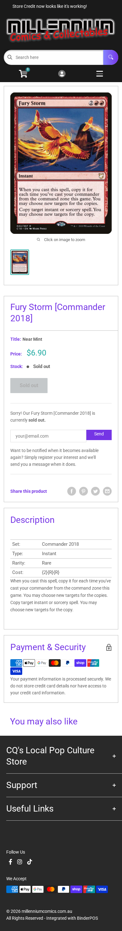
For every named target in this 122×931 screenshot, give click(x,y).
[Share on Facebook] (71, 491)
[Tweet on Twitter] (95, 491)
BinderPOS (87, 918)
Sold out (29, 385)
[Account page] (61, 74)
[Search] (110, 57)
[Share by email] (107, 491)
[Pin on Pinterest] (83, 491)
